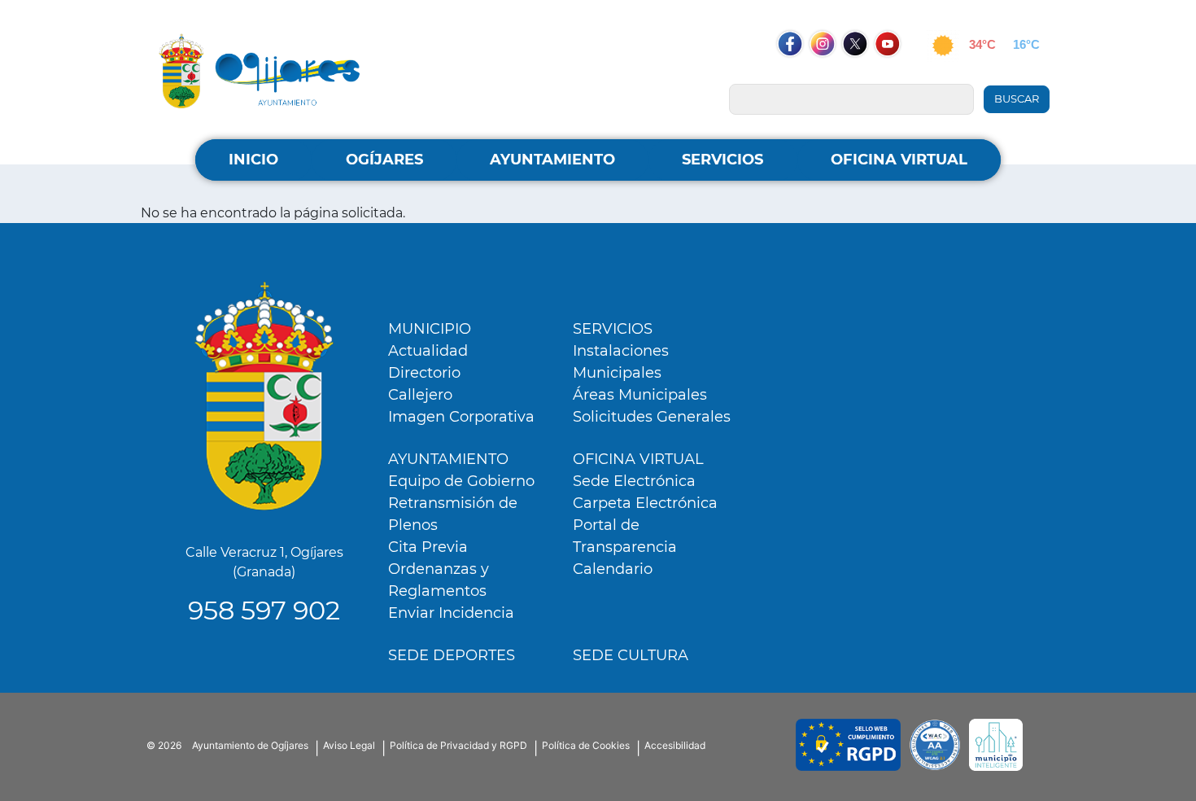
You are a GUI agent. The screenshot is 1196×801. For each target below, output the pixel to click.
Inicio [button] (253, 160)
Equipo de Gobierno (461, 481)
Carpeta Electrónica (645, 503)
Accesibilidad (674, 745)
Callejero (420, 395)
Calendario (613, 569)
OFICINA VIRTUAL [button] (899, 160)
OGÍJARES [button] (384, 160)
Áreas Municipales (640, 395)
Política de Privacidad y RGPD (458, 745)
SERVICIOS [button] (722, 160)
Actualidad (428, 351)
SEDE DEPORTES (451, 655)
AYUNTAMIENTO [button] (552, 160)
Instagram (830, 74)
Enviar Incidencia (451, 613)
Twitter (856, 74)
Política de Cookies (586, 745)
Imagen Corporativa (461, 417)
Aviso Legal (349, 745)
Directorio (424, 373)
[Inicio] (259, 70)
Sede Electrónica (634, 481)
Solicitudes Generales (652, 417)
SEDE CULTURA (630, 655)
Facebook (798, 74)
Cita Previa (428, 547)
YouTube (896, 74)
